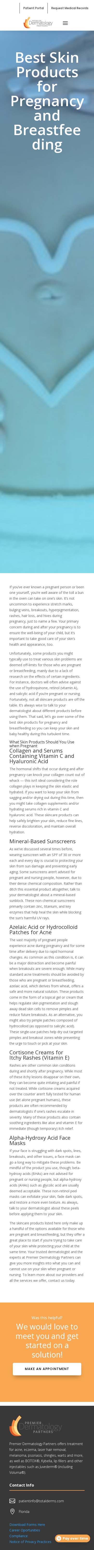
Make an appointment (47, 1368)
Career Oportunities (24, 1530)
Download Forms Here (27, 1524)
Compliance (18, 1536)
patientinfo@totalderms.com (41, 1501)
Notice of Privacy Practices (30, 1541)
